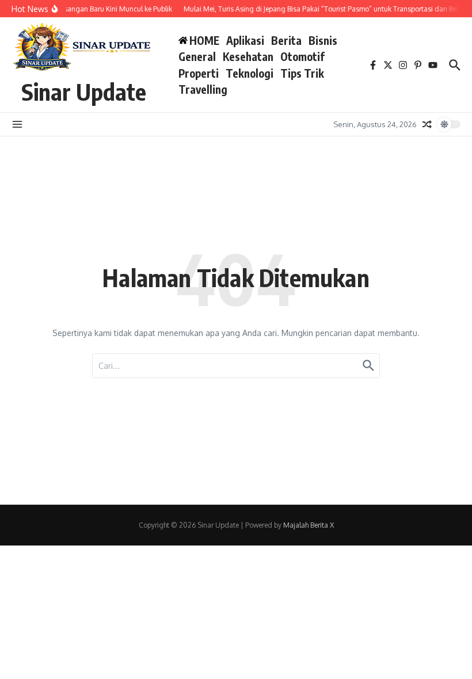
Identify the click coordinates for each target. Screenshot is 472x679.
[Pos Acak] (427, 124)
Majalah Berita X (308, 525)
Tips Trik (302, 73)
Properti (198, 73)
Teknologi (249, 73)
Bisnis (323, 40)
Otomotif (302, 56)
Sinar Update (83, 91)
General (197, 56)
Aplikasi (245, 40)
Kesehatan (248, 56)
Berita (286, 40)
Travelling (202, 89)
